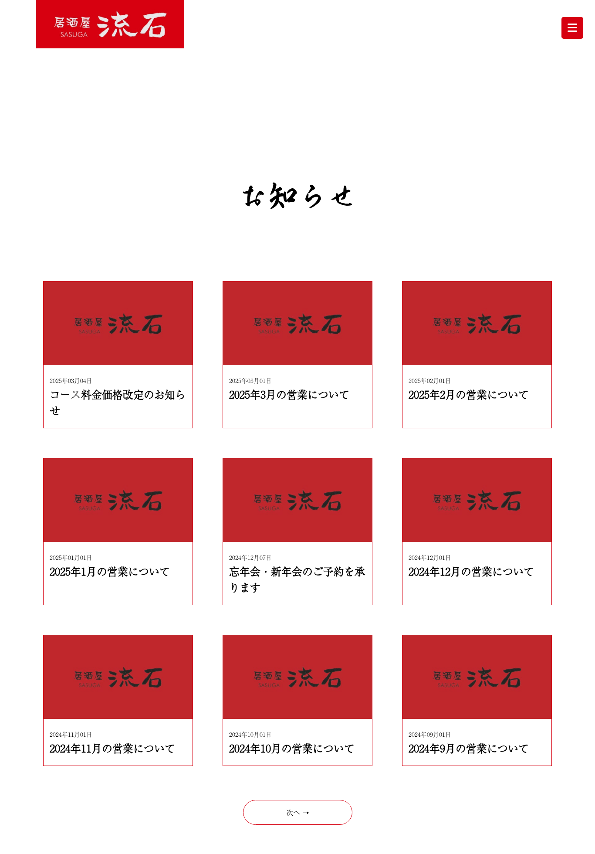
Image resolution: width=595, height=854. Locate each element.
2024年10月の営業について (292, 748)
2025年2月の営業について (469, 394)
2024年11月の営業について (112, 748)
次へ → (297, 812)
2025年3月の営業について (289, 394)
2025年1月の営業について (110, 571)
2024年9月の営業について (469, 748)
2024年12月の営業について (471, 571)
